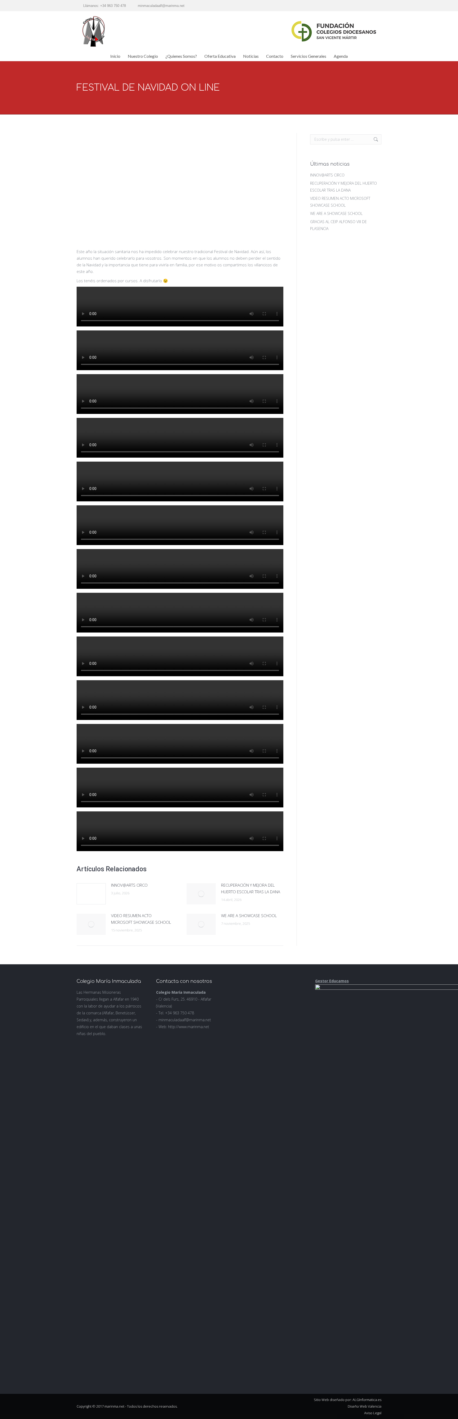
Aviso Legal (372, 1413)
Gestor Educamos (332, 980)
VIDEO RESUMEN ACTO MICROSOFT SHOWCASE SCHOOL (141, 919)
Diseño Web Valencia (364, 1406)
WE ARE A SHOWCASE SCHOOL (249, 915)
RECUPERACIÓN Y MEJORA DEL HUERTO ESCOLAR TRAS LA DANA (250, 888)
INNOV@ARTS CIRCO (129, 885)
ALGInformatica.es (367, 1399)
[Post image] (91, 893)
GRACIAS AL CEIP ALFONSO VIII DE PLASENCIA (338, 225)
